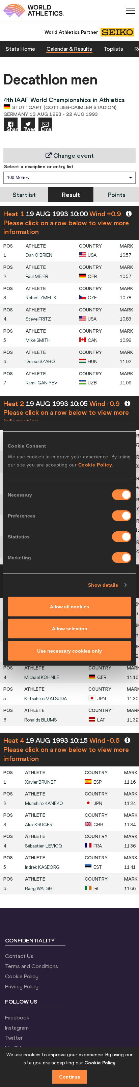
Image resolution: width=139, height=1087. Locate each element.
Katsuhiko (45, 699)
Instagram (17, 1027)
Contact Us (19, 956)
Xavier (40, 782)
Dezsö (40, 361)
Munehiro (44, 803)
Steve (38, 319)
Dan (39, 255)
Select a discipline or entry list (39, 166)
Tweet (29, 129)
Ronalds (40, 720)
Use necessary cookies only (69, 650)
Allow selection (69, 628)
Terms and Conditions (31, 966)
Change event (73, 155)
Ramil (41, 383)
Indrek (42, 867)
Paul (37, 276)
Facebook (17, 1017)
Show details (103, 585)
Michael (41, 677)
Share (12, 129)
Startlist (24, 195)
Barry (38, 888)
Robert (41, 298)
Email (46, 129)
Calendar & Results (69, 48)
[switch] (121, 515)
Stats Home (20, 48)
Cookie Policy (95, 464)
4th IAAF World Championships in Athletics (64, 100)
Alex (38, 825)
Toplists (113, 48)
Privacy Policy (21, 986)
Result (71, 195)
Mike (38, 340)
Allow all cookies (69, 606)
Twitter (14, 1037)
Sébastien (43, 846)
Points (117, 195)
